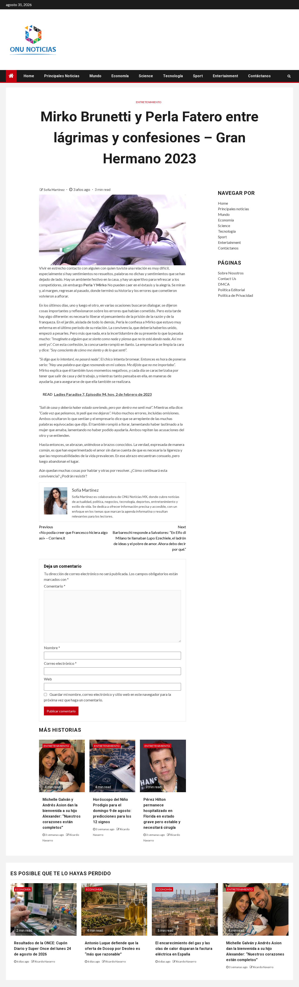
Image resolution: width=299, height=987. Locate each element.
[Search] (289, 76)
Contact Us (227, 278)
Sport (198, 76)
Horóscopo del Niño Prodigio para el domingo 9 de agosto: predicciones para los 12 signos (112, 810)
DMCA (224, 284)
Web (48, 679)
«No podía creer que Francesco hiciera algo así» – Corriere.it (73, 532)
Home (29, 76)
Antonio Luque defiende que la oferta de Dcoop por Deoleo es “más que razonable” (112, 948)
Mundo (95, 76)
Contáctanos (259, 76)
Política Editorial (231, 289)
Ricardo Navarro (45, 961)
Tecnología (173, 76)
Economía (120, 76)
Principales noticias (61, 76)
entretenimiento (148, 102)
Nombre (52, 647)
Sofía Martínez (54, 190)
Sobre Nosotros (231, 273)
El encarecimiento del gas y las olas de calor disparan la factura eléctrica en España (183, 948)
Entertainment (225, 76)
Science (146, 76)
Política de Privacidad (235, 295)
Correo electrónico (60, 663)
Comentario (54, 586)
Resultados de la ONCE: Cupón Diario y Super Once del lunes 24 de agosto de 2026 (42, 948)
